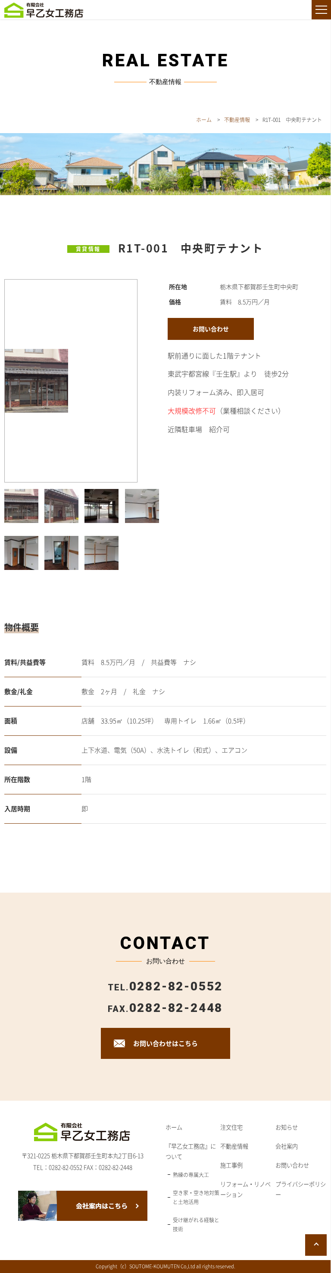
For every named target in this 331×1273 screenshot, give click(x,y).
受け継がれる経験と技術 (196, 1224)
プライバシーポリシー (300, 1189)
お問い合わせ (292, 1165)
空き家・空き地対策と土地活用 (196, 1197)
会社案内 (286, 1146)
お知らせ (286, 1127)
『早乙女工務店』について (191, 1151)
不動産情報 (234, 1146)
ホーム (174, 1127)
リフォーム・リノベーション (245, 1189)
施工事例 (231, 1165)
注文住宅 (231, 1127)
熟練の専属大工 (191, 1175)
